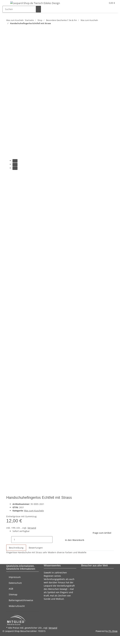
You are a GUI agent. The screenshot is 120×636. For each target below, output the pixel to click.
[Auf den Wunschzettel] (14, 48)
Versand (32, 527)
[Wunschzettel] (103, 3)
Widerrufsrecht (17, 606)
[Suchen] (38, 9)
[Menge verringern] (8, 539)
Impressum (15, 577)
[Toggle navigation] (6, 3)
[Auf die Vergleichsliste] (8, 48)
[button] (98, 3)
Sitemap (13, 594)
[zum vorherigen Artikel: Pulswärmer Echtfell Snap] (14, 29)
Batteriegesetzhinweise (21, 600)
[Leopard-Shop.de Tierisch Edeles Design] (35, 3)
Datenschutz (15, 582)
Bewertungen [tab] (36, 547)
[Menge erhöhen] (55, 539)
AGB (11, 588)
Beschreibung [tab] (16, 547)
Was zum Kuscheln (34, 510)
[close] (8, 41)
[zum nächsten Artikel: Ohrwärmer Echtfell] (8, 29)
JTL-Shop (113, 631)
